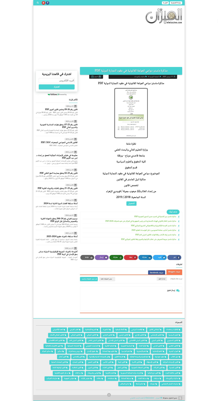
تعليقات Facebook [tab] (156, 272)
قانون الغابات (107, 367)
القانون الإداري (139, 335)
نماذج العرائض (124, 383)
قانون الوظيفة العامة (59, 367)
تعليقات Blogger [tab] (174, 272)
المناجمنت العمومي (92, 345)
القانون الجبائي (91, 335)
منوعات (152, 383)
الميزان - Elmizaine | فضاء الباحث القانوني (145, 398)
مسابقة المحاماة (126, 378)
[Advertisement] (109, 45)
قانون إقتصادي (78, 356)
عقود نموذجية (159, 356)
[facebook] (47, 3)
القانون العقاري (173, 345)
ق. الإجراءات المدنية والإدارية (98, 356)
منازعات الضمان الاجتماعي (170, 383)
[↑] (109, 395)
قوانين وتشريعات (93, 373)
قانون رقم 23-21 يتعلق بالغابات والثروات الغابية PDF (57, 188)
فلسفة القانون (119, 356)
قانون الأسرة (136, 362)
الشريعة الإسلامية (90, 329)
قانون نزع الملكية (153, 373)
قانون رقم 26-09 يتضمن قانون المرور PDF (61, 109)
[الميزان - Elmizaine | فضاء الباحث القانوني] (164, 16)
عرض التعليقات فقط (106, 279)
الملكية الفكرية (109, 345)
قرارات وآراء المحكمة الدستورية (131, 373)
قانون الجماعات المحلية (58, 362)
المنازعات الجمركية (73, 345)
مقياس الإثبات (85, 378)
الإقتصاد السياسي (136, 329)
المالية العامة (142, 345)
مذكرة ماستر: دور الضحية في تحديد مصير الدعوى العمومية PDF (155, 216)
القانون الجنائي (75, 335)
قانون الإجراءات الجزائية (170, 362)
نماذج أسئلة (139, 383)
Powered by (63, 94)
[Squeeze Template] (180, 398)
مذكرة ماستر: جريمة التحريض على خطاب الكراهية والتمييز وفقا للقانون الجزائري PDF (148, 239)
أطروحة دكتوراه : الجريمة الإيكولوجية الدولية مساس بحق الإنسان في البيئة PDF (58, 253)
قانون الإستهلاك (151, 362)
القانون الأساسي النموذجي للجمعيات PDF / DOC (59, 142)
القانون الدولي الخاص (94, 340)
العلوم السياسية (173, 335)
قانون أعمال (62, 356)
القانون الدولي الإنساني (115, 340)
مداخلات (78, 373)
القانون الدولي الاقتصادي (137, 340)
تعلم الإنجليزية (141, 351)
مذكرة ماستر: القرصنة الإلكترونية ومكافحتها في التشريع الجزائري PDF (153, 226)
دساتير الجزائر (46, 351)
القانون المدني (157, 345)
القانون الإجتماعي (156, 335)
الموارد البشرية (173, 351)
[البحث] (38, 3)
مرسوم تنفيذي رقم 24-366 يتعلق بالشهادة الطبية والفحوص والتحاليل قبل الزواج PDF (59, 220)
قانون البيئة (121, 362)
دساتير (60, 351)
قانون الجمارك (77, 362)
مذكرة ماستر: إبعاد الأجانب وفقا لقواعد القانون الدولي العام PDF (155, 235)
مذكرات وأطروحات (139, 76)
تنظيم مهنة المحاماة (108, 351)
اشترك (57, 87)
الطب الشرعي (74, 329)
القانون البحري (123, 335)
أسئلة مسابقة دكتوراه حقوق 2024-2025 (62, 236)
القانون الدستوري (172, 340)
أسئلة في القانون (154, 329)
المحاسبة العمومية (126, 345)
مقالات (99, 378)
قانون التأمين (107, 362)
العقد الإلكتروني (58, 329)
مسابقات (156, 378)
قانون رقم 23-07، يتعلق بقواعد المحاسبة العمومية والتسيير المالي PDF (58, 126)
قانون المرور (92, 367)
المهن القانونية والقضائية (53, 345)
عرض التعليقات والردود (88, 279)
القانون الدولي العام (75, 340)
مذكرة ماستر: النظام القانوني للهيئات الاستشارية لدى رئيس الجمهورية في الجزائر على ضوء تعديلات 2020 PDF (140, 221)
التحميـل (131, 203)
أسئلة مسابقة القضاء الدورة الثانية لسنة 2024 (60, 203)
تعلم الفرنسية (125, 351)
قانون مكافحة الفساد (171, 373)
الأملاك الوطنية (120, 329)
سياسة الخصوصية (176, 3)
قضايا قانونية (109, 373)
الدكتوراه (106, 329)
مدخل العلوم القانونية (61, 373)
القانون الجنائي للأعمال (57, 335)
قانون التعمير (92, 362)
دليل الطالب (174, 356)
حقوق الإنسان (91, 351)
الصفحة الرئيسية (154, 76)
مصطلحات (111, 378)
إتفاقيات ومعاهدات (172, 329)
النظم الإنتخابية (157, 351)
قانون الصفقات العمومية (139, 367)
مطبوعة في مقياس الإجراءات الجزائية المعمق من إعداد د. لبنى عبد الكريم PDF (56, 157)
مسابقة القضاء (142, 378)
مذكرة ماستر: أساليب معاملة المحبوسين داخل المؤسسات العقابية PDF (154, 230)
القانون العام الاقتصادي (55, 340)
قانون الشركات (157, 367)
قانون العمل (121, 367)
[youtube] (43, 3)
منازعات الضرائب (51, 378)
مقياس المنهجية (69, 378)
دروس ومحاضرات (74, 351)
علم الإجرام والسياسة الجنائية (139, 356)
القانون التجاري (107, 335)
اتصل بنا (165, 3)
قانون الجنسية (173, 367)
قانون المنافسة (76, 367)
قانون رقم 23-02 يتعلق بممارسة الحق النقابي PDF (58, 173)
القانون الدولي (156, 340)
